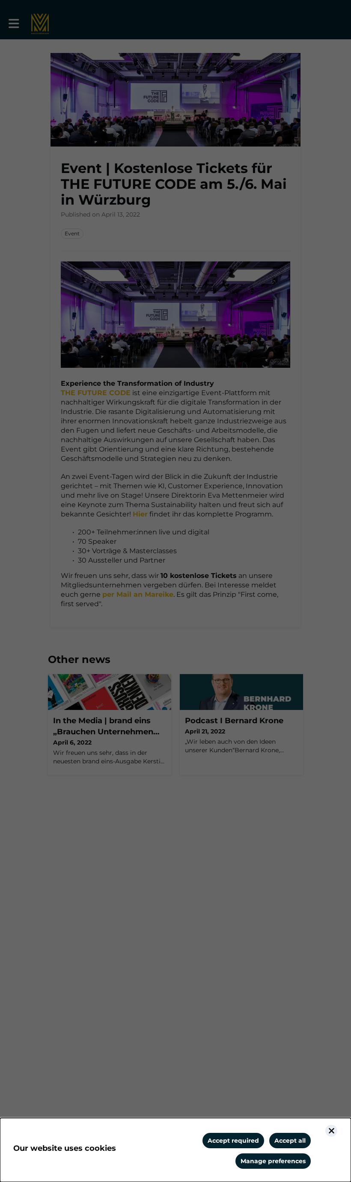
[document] (175, 1150)
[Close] (331, 1131)
